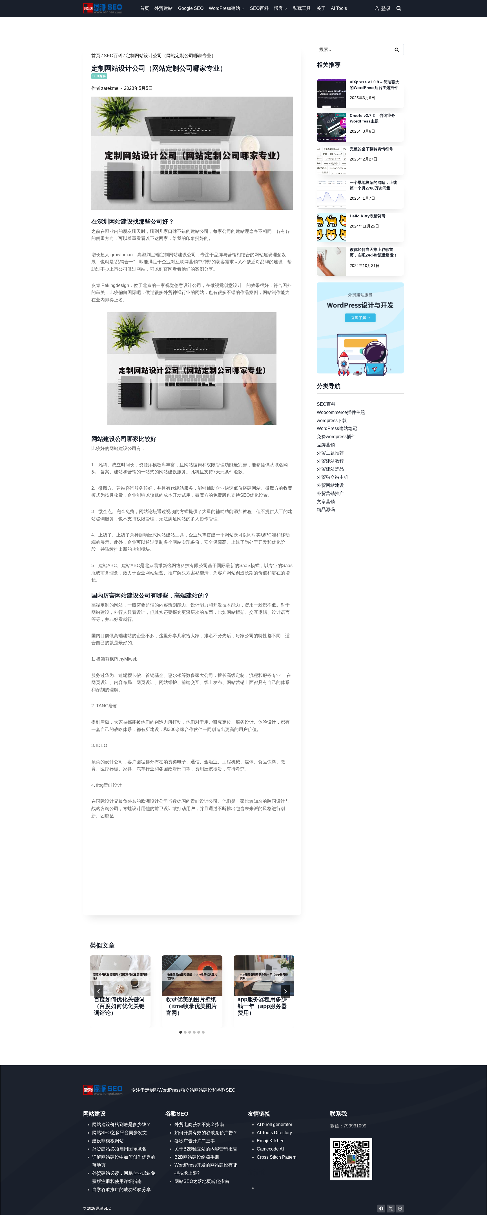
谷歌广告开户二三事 (194, 1140)
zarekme (109, 88)
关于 (321, 8)
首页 (144, 8)
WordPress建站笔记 (337, 428)
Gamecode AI (270, 1149)
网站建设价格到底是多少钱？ (121, 1124)
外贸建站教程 (330, 460)
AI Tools (339, 8)
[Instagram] (400, 1209)
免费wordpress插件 (336, 436)
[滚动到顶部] (474, 1205)
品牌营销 (326, 444)
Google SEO (190, 8)
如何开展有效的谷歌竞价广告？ (206, 1132)
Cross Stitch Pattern (276, 1157)
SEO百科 (259, 8)
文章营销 (326, 501)
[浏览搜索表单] (399, 8)
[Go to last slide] (98, 991)
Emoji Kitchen (271, 1140)
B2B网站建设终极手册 (196, 1157)
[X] (391, 1209)
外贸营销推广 (330, 493)
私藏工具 (302, 8)
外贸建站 (163, 8)
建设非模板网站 (108, 1140)
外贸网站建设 (330, 485)
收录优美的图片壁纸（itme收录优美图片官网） (191, 1006)
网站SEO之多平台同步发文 (119, 1132)
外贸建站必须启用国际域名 (119, 1149)
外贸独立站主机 (332, 477)
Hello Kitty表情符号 (368, 216)
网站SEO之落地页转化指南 (201, 1181)
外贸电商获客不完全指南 (199, 1124)
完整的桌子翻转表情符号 (371, 149)
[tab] (180, 1032)
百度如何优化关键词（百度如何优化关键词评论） (119, 1006)
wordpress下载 (332, 420)
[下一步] (285, 991)
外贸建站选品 (330, 469)
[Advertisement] (192, 867)
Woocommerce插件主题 (341, 412)
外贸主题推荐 (330, 452)
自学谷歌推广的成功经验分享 (121, 1189)
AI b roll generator (274, 1124)
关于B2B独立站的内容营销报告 (205, 1149)
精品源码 (326, 509)
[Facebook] (381, 1209)
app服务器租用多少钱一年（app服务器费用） (262, 1006)
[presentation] (120, 975)
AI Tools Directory (274, 1132)
